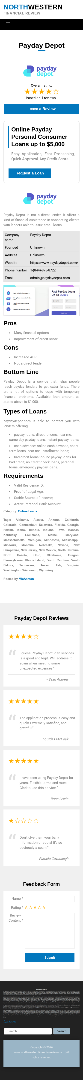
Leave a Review (41, 109)
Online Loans (27, 511)
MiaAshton (26, 579)
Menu (8, 23)
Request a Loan (29, 173)
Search (61, 1031)
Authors (9, 1022)
